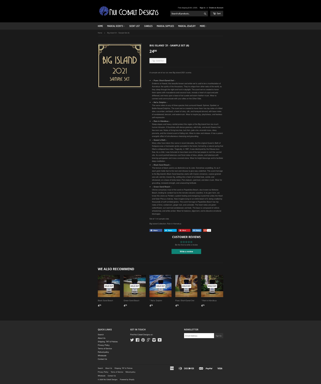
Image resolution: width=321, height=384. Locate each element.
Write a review (186, 251)
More (202, 26)
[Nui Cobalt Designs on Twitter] (132, 340)
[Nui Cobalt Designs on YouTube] (160, 340)
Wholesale (102, 355)
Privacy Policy (104, 345)
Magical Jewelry (187, 26)
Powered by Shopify (127, 379)
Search (101, 334)
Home (100, 26)
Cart (219, 13)
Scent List (134, 26)
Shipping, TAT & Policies (108, 341)
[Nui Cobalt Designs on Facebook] (137, 340)
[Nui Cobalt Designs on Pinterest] (143, 340)
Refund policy (103, 352)
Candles (148, 26)
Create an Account (216, 8)
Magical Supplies (165, 26)
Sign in (202, 8)
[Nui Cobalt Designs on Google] (148, 340)
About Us (101, 338)
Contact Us (102, 359)
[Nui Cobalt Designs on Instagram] (154, 340)
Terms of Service (105, 348)
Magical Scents (115, 26)
